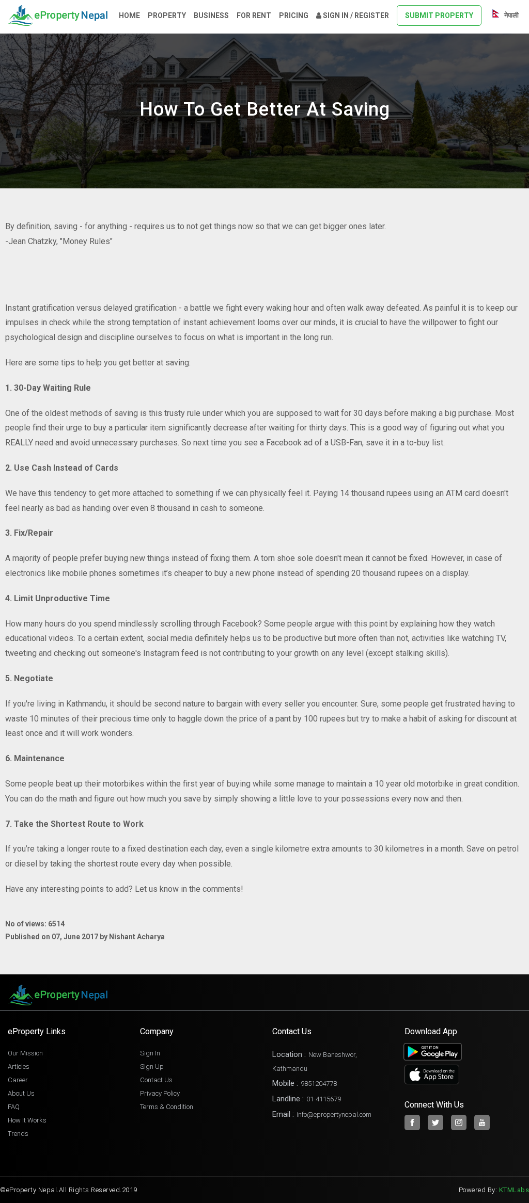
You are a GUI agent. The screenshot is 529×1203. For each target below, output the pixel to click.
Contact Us (156, 1080)
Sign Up (152, 1066)
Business (211, 15)
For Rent (254, 15)
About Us (21, 1093)
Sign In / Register (355, 15)
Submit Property (439, 15)
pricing (293, 15)
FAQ (14, 1107)
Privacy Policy (160, 1093)
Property (167, 15)
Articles (18, 1066)
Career (18, 1080)
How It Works (27, 1120)
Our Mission (25, 1053)
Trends (18, 1133)
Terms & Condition (166, 1107)
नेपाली (511, 15)
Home (129, 15)
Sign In (150, 1053)
